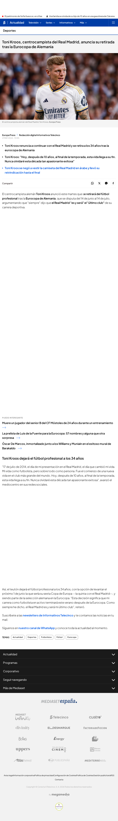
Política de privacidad (44, 775)
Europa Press (8, 135)
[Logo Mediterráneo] (95, 760)
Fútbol (60, 637)
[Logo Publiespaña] (59, 760)
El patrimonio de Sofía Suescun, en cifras (23, 16)
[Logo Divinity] (23, 728)
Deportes (9, 30)
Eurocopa (71, 637)
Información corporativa (24, 775)
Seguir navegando (15, 679)
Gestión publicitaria (102, 775)
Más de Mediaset (14, 688)
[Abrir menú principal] (113, 22)
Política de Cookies (84, 775)
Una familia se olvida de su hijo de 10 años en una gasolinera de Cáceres (82, 16)
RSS (112, 775)
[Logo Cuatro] (95, 717)
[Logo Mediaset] (59, 703)
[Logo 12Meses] (95, 749)
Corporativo (11, 671)
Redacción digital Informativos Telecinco (39, 135)
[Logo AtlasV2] (23, 760)
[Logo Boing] (23, 739)
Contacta (59, 779)
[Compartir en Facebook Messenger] (106, 183)
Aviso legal (8, 775)
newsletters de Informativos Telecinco (48, 615)
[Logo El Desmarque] (59, 728)
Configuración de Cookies (64, 775)
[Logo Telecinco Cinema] (59, 749)
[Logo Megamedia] (60, 794)
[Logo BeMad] (95, 739)
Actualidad (17, 22)
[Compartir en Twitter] (99, 183)
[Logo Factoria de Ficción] (95, 728)
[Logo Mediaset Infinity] (22, 717)
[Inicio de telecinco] (4, 22)
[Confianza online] (59, 809)
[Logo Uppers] (23, 749)
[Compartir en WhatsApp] (92, 183)
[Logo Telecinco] (59, 717)
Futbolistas (46, 637)
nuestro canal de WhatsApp (36, 628)
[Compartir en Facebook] (113, 183)
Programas (10, 662)
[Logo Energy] (59, 739)
